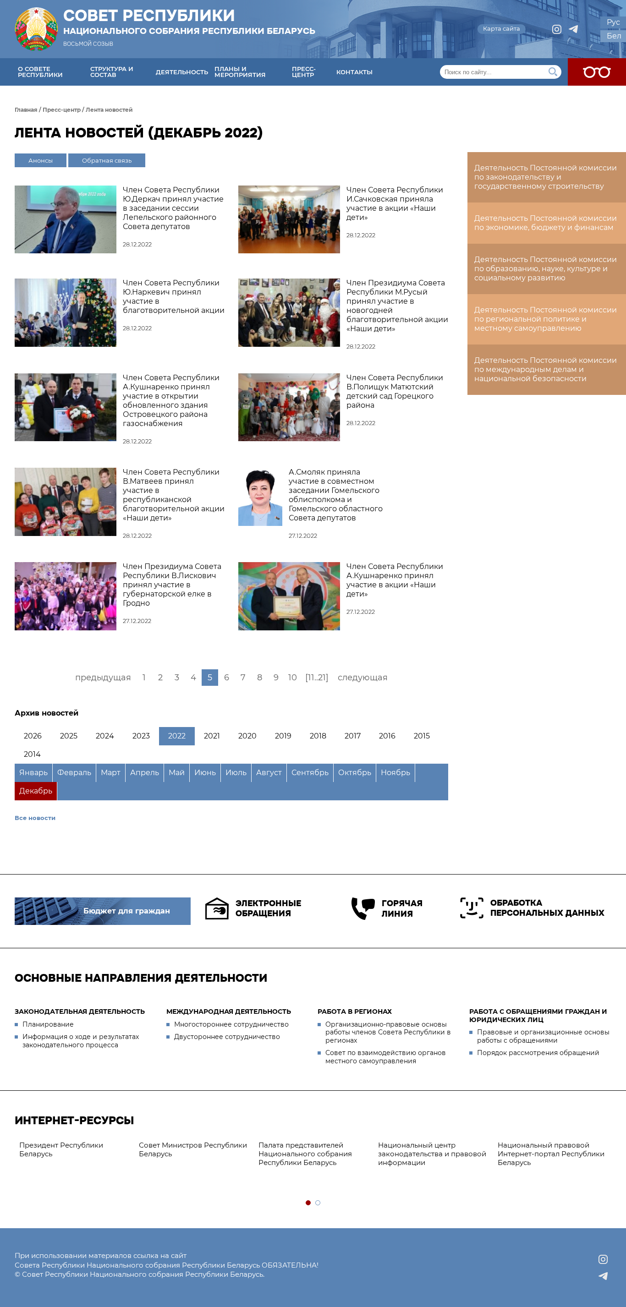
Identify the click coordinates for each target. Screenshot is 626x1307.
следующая (363, 678)
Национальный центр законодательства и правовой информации (432, 1154)
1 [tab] (308, 1203)
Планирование (48, 1024)
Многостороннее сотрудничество (231, 1024)
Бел (614, 36)
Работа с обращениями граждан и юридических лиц (538, 1015)
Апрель (144, 772)
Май (177, 772)
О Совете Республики (40, 71)
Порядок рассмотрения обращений (538, 1053)
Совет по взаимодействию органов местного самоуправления (385, 1057)
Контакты (354, 72)
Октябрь (354, 772)
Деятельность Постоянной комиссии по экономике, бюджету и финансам (545, 223)
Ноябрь (395, 772)
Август (269, 772)
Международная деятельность (228, 1011)
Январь (33, 772)
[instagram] (557, 29)
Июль (236, 772)
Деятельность (182, 72)
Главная (26, 109)
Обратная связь (107, 160)
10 (292, 678)
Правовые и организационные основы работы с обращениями (543, 1036)
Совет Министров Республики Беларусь (193, 1149)
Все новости (35, 817)
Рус (613, 22)
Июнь (205, 772)
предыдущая (103, 678)
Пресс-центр (304, 71)
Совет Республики (189, 21)
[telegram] (573, 29)
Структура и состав (111, 71)
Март (111, 772)
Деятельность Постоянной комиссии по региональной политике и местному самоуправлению (545, 319)
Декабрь (35, 791)
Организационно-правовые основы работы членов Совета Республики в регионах (388, 1032)
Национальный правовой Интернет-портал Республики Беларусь (551, 1154)
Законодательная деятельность (80, 1011)
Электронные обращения (268, 908)
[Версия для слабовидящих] (597, 72)
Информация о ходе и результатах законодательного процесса (80, 1041)
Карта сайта (501, 28)
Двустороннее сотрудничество (227, 1037)
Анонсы (40, 160)
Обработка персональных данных (547, 908)
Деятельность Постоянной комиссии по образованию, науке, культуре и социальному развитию (545, 268)
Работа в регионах (355, 1011)
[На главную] (36, 29)
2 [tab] (318, 1203)
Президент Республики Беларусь (61, 1149)
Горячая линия (402, 908)
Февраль (74, 772)
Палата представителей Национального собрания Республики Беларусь (305, 1154)
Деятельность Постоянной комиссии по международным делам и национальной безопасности (545, 369)
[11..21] (317, 678)
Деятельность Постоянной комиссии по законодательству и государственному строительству (545, 177)
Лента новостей (109, 109)
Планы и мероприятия (240, 71)
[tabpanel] (74, 1149)
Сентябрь (310, 772)
